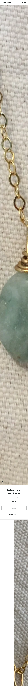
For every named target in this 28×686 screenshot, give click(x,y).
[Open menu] (25, 2)
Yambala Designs (6, 2)
